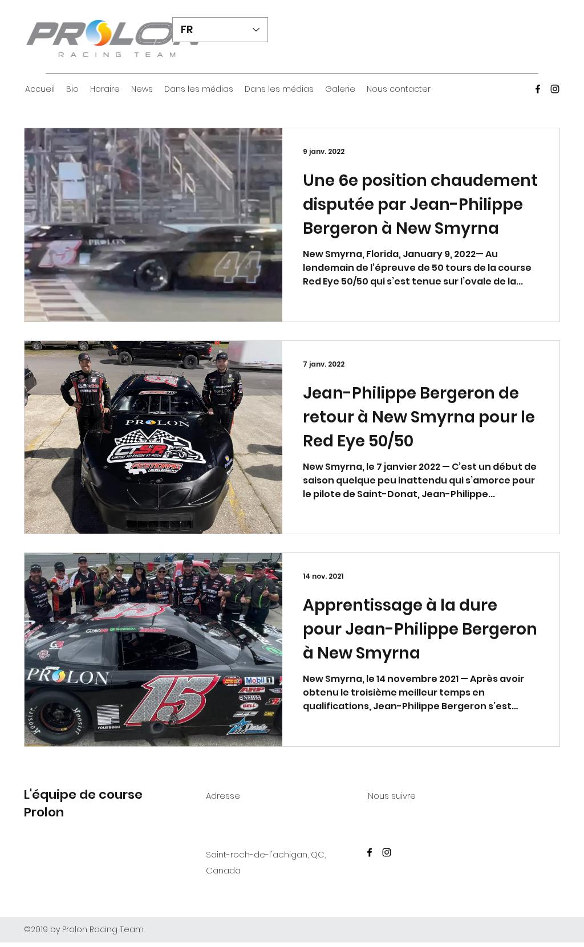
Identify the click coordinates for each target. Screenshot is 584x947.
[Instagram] (555, 89)
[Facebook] (538, 89)
